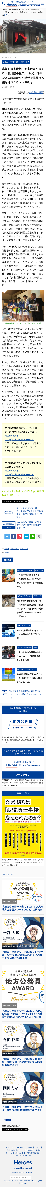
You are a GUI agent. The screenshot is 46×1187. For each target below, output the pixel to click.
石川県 (6, 552)
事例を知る (14, 549)
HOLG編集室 (28, 1150)
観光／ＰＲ (24, 549)
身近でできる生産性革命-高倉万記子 (25, 691)
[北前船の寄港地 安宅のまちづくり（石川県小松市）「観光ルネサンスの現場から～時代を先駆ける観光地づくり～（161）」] (26, 536)
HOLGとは (9, 1147)
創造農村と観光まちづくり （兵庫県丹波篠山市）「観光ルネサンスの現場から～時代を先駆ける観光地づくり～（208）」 (30, 609)
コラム (6, 549)
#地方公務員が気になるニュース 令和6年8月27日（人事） (29, 634)
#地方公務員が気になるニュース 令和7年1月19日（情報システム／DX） (29, 678)
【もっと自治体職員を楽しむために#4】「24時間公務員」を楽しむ (30, 656)
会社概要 (20, 1147)
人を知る (29, 1147)
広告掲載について (17, 1153)
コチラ (6, 15)
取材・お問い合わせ (13, 1150)
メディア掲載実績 (32, 1153)
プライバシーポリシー (23, 1156)
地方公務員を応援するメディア (23, 1172)
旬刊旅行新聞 (36, 92)
